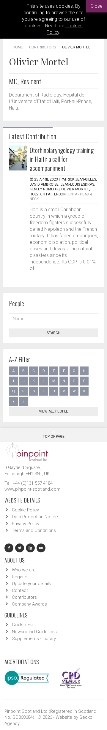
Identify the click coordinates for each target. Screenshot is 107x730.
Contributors (42, 47)
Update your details (31, 583)
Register (20, 576)
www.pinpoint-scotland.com (32, 489)
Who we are (24, 570)
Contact (20, 590)
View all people (53, 411)
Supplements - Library (34, 638)
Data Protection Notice (35, 516)
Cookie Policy (25, 510)
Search (53, 333)
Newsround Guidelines (34, 631)
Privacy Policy (25, 523)
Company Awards (29, 604)
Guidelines (22, 625)
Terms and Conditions (34, 530)
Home (18, 47)
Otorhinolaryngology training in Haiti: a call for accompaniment (62, 159)
